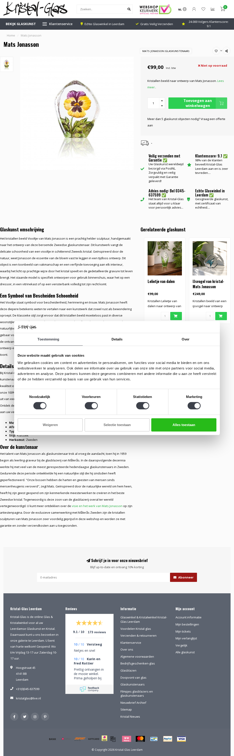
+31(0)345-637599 (27, 689)
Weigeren (50, 425)
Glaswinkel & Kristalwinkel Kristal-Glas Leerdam (143, 619)
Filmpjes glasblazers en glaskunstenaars (136, 693)
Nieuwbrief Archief (133, 703)
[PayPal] (167, 738)
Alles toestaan (184, 425)
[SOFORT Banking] (80, 738)
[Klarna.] (126, 738)
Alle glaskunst (185, 652)
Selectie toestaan (117, 425)
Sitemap (126, 709)
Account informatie (189, 617)
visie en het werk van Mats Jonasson (97, 506)
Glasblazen (128, 670)
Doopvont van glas (133, 677)
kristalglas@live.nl (28, 698)
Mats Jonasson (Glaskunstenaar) (165, 51)
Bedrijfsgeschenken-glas (137, 663)
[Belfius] (66, 738)
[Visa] (181, 738)
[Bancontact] (154, 738)
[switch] (91, 405)
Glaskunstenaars (132, 684)
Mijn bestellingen (187, 624)
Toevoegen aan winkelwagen (197, 103)
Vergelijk (181, 645)
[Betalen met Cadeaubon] (113, 738)
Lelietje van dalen (161, 281)
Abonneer (186, 577)
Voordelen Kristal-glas (135, 629)
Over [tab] (185, 339)
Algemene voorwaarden (137, 656)
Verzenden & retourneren (138, 635)
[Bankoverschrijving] (52, 738)
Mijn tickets (183, 631)
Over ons (126, 649)
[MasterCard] (140, 738)
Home (11, 35)
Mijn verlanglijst (186, 638)
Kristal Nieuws (130, 716)
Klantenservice (60, 24)
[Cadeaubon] (93, 738)
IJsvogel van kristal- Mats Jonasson (208, 284)
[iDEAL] (104, 741)
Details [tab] (117, 339)
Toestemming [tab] (48, 339)
